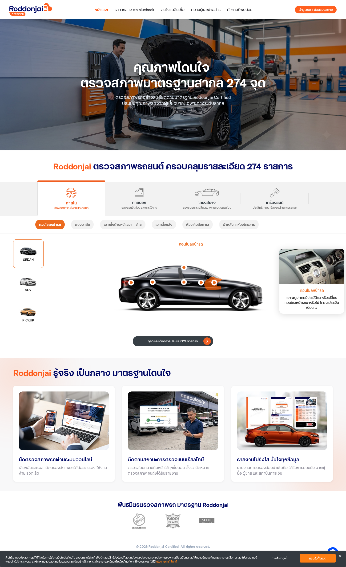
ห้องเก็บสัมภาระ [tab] (197, 224)
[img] (173, 84)
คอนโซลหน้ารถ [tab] (50, 224)
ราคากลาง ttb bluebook (134, 9)
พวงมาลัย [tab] (82, 224)
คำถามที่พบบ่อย (240, 9)
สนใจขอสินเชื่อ (173, 9)
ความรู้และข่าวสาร (206, 9)
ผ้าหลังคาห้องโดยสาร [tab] (239, 224)
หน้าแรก (101, 9)
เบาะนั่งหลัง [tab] (164, 224)
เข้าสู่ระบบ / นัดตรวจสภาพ (316, 10)
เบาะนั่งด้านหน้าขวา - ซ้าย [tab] (123, 224)
